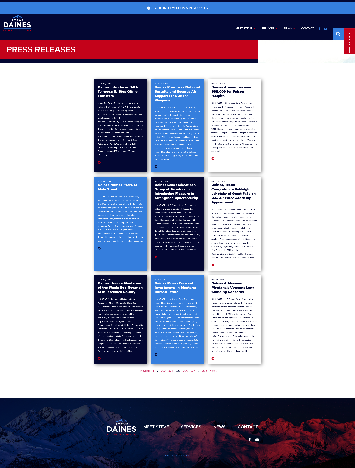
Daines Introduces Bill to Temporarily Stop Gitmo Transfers (118, 91)
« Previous (144, 371)
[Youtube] (257, 439)
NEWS (288, 28)
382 (204, 371)
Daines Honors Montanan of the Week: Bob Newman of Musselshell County (120, 287)
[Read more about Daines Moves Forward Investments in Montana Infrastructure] (156, 355)
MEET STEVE (243, 28)
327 (193, 371)
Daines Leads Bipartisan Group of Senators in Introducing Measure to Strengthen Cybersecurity (176, 191)
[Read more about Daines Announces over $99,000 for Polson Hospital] (212, 159)
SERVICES (268, 28)
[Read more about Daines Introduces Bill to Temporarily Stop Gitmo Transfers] (99, 162)
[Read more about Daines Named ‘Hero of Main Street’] (99, 248)
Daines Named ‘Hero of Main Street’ (117, 187)
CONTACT (307, 28)
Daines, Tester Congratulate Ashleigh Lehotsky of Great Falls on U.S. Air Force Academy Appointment (233, 193)
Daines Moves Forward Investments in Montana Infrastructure (175, 287)
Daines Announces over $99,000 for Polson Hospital (231, 91)
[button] (338, 34)
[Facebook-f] (249, 439)
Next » (213, 371)
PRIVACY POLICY (177, 455)
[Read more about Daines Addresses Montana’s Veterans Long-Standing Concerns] (212, 358)
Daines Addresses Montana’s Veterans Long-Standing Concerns (233, 287)
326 (185, 371)
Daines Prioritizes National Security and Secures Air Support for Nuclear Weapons (177, 94)
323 (163, 371)
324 (170, 371)
